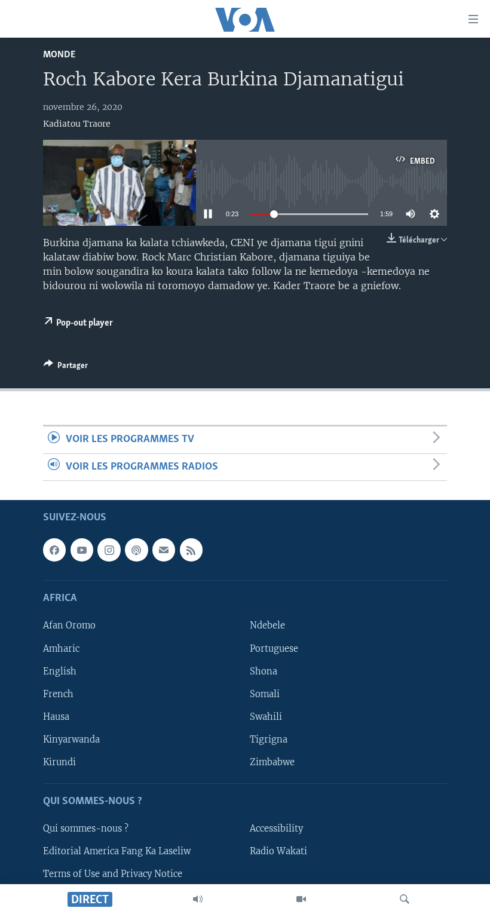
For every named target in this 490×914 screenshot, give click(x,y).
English (59, 671)
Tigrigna (268, 739)
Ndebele (267, 625)
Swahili (266, 716)
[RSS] (191, 549)
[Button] (66, 367)
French (58, 694)
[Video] (301, 899)
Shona (263, 671)
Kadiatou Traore (77, 123)
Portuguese (274, 648)
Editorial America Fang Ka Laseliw (117, 851)
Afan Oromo (69, 625)
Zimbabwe (272, 762)
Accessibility (276, 828)
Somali (265, 694)
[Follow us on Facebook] (54, 549)
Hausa (56, 716)
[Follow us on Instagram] (108, 549)
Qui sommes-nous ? (85, 828)
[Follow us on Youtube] (82, 549)
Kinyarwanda (71, 739)
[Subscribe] (163, 549)
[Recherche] (404, 899)
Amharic (61, 648)
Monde (59, 55)
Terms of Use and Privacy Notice (112, 874)
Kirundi (59, 762)
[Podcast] (136, 549)
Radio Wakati (278, 851)
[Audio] (198, 899)
